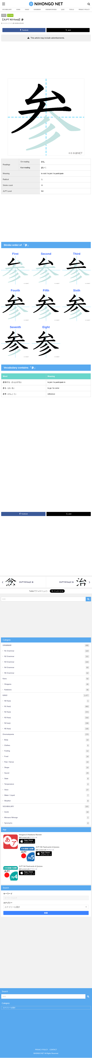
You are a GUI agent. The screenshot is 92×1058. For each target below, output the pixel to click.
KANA (18, 9)
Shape (46, 767)
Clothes (46, 745)
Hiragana (46, 684)
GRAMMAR (37, 9)
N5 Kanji (46, 729)
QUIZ (62, 9)
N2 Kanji (46, 712)
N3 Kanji (10, 15)
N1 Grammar (46, 651)
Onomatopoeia (45, 734)
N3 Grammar (46, 662)
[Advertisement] (46, 60)
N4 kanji (46, 723)
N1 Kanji (46, 706)
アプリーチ (33, 837)
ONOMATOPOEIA (51, 9)
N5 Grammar (46, 673)
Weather (46, 801)
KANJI (27, 9)
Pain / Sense (46, 762)
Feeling (46, 751)
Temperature (46, 784)
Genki (46, 812)
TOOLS (71, 9)
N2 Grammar (46, 656)
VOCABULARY (7, 9)
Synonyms (46, 823)
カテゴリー (7, 903)
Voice (46, 790)
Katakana (46, 690)
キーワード (7, 893)
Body (46, 740)
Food (46, 756)
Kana (45, 679)
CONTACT (53, 1049)
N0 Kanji (46, 701)
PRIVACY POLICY (84, 9)
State (46, 778)
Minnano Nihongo (46, 817)
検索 (46, 913)
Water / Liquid (46, 795)
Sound (46, 773)
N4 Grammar (46, 667)
